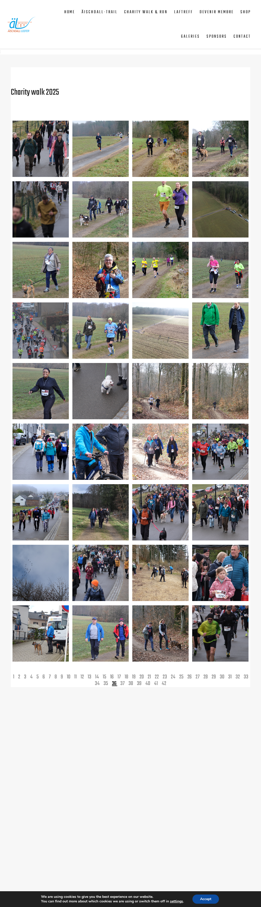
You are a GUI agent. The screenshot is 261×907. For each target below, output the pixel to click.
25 (181, 677)
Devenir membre (217, 12)
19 (134, 677)
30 (222, 677)
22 (157, 677)
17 (120, 677)
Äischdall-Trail (100, 12)
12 (83, 677)
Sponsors (216, 36)
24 (173, 677)
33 (246, 677)
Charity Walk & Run (145, 12)
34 (97, 683)
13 (90, 677)
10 (69, 677)
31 (230, 677)
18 (127, 677)
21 (150, 677)
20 (142, 677)
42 (164, 683)
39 (139, 683)
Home (69, 12)
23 (165, 677)
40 (148, 683)
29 (214, 677)
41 (156, 683)
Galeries (190, 36)
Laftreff (183, 12)
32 (238, 677)
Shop (245, 12)
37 (122, 683)
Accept (205, 899)
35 (106, 683)
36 (114, 683)
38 (131, 683)
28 (205, 677)
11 (75, 677)
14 (97, 677)
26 (189, 677)
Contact (242, 36)
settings (176, 901)
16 (112, 677)
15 (105, 677)
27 (197, 677)
